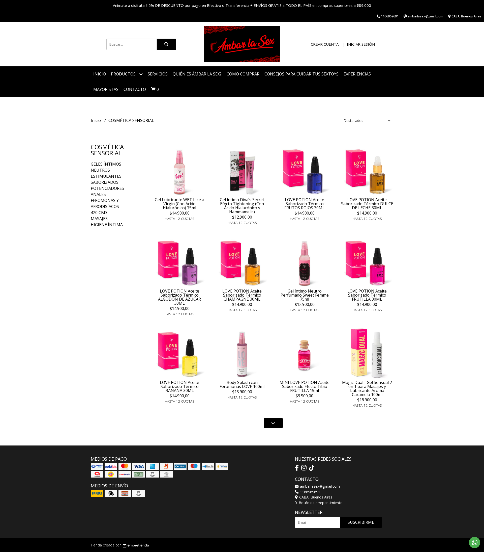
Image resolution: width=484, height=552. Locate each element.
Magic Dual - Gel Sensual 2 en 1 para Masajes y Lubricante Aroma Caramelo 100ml (367, 388)
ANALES (98, 194)
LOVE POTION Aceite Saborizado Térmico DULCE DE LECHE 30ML (367, 204)
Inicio (99, 74)
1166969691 (309, 491)
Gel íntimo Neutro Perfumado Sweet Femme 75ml (305, 295)
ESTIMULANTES (106, 176)
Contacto (135, 89)
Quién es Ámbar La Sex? (197, 74)
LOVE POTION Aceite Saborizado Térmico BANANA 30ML (179, 386)
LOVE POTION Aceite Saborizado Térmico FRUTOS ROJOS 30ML (304, 204)
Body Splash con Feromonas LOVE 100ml (242, 384)
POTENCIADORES (107, 188)
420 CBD (99, 212)
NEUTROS (100, 170)
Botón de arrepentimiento (320, 502)
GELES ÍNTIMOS (106, 164)
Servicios (158, 74)
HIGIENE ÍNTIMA (107, 224)
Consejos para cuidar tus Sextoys (301, 74)
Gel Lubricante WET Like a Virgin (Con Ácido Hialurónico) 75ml (179, 204)
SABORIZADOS (104, 182)
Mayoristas (105, 89)
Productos (124, 74)
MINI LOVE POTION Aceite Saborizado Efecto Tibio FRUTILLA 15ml (304, 386)
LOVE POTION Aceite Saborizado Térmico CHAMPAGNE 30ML (242, 295)
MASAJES (99, 218)
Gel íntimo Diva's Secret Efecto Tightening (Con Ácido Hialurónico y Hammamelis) (242, 206)
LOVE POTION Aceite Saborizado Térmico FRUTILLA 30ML (367, 295)
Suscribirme (361, 522)
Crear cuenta (325, 44)
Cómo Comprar (243, 74)
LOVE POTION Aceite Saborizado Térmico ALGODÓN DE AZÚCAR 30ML (179, 297)
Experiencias (357, 74)
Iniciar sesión (361, 44)
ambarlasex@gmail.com (319, 486)
